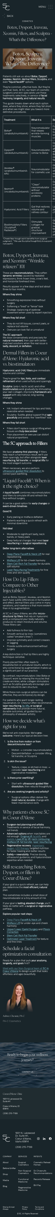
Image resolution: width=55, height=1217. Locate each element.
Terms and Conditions (39, 1208)
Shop (5, 1174)
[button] (45, 7)
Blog (5, 1186)
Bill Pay (37, 1185)
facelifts (31, 836)
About (5, 1162)
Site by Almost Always (9, 1208)
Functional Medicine (23, 1180)
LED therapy (22, 848)
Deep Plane (24, 919)
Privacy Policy (25, 1208)
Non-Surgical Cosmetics (24, 1172)
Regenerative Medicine (24, 1188)
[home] (11, 7)
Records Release (42, 1179)
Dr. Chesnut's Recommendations (43, 1172)
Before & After (9, 1168)
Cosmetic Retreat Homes (42, 1163)
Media (6, 1180)
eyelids (11, 839)
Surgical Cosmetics (23, 1163)
